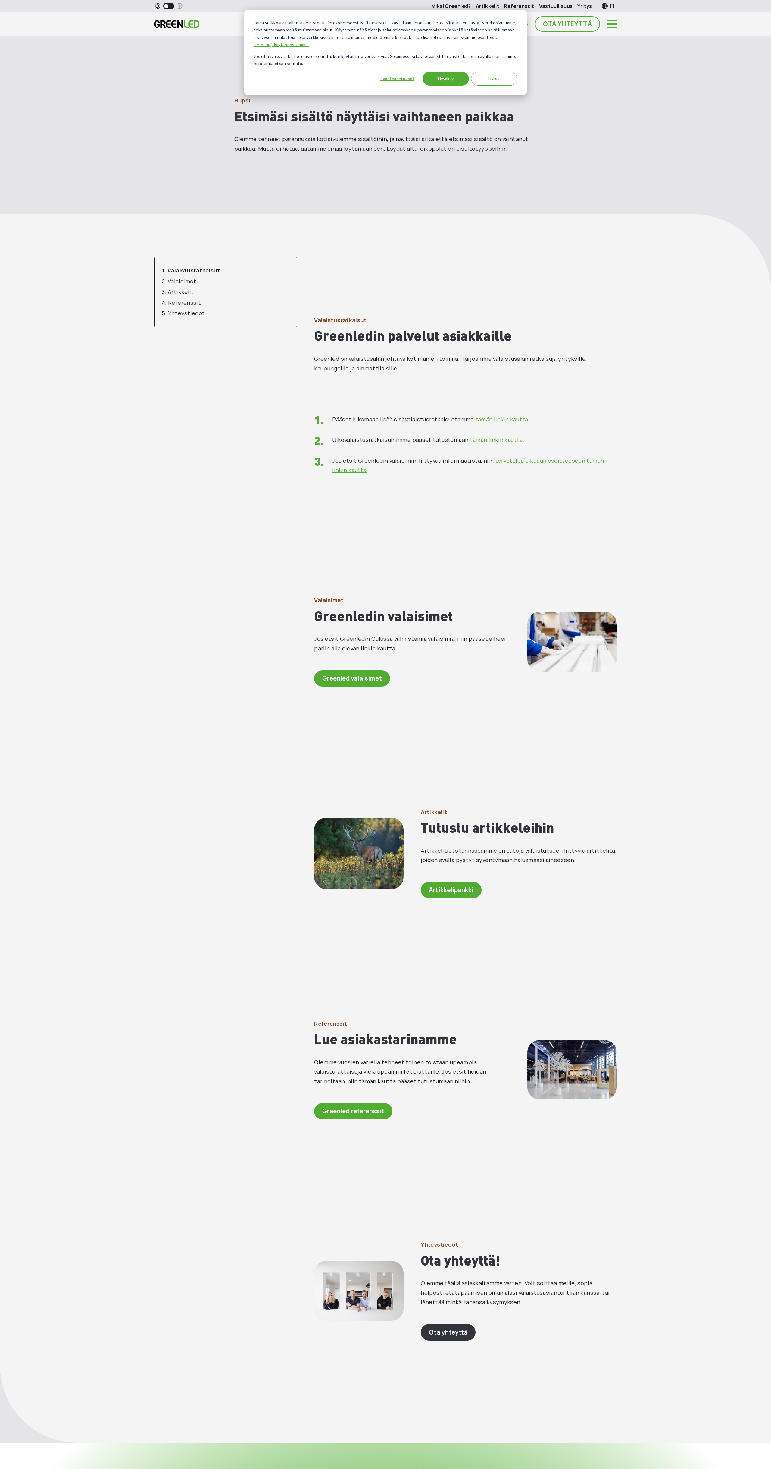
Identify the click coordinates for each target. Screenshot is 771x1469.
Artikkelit (487, 5)
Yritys (584, 5)
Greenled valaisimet (352, 678)
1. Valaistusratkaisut (191, 270)
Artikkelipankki (451, 889)
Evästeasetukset (397, 78)
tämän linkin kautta (501, 419)
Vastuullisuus (556, 5)
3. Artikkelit (178, 292)
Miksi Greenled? (451, 5)
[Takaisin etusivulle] (176, 24)
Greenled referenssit (353, 1111)
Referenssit (519, 5)
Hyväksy (446, 78)
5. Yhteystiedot (183, 313)
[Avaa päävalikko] (612, 24)
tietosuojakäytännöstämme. (281, 44)
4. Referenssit (181, 303)
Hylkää (494, 78)
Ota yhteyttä (567, 24)
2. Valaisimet (179, 281)
